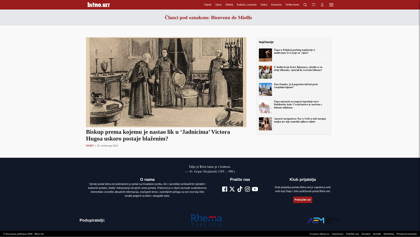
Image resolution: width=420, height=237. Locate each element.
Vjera (218, 4)
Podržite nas (352, 234)
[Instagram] (247, 189)
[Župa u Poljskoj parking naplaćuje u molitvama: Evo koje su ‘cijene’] (265, 55)
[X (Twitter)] (232, 189)
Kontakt (377, 234)
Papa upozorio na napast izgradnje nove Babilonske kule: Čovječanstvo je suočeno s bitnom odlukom (298, 104)
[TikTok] (240, 189)
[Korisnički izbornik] (322, 4)
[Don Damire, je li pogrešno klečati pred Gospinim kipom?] (265, 89)
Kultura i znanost (246, 4)
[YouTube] (255, 189)
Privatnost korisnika (407, 234)
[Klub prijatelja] (313, 4)
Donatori (366, 234)
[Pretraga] (305, 4)
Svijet (90, 145)
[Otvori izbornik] (331, 4)
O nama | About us (319, 234)
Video (263, 4)
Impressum (337, 234)
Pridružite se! (302, 199)
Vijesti (207, 4)
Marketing (389, 234)
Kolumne (276, 4)
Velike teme (292, 4)
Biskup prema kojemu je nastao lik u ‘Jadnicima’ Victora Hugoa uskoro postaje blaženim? (158, 135)
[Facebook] (224, 189)
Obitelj (229, 4)
